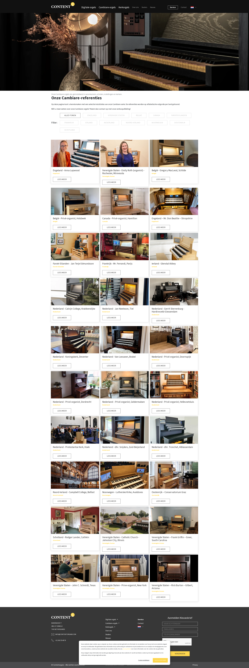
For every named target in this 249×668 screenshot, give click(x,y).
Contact (184, 7)
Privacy (195, 665)
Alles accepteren (160, 660)
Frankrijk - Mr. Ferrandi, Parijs (117, 263)
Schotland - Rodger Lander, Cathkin (71, 537)
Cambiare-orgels (107, 7)
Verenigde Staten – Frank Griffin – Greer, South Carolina (172, 539)
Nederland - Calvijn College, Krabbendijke (74, 309)
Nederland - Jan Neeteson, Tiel (117, 309)
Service (173, 7)
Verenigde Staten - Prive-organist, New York (124, 585)
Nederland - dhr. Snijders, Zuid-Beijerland (123, 447)
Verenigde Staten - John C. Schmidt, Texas (74, 585)
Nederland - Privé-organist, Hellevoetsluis (173, 402)
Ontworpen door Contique (114, 665)
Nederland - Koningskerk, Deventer (70, 357)
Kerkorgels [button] (109, 627)
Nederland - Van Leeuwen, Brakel (119, 357)
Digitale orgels (88, 7)
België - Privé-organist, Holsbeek (69, 218)
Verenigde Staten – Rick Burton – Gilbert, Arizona (172, 587)
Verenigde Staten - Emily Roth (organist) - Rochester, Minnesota (123, 172)
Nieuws (152, 7)
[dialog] (124, 653)
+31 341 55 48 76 (60, 640)
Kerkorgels (124, 7)
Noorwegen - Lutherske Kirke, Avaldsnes (122, 492)
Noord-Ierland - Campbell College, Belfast (74, 492)
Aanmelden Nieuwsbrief (180, 617)
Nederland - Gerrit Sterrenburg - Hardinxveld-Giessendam (168, 310)
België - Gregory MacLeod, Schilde (169, 170)
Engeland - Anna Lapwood (66, 170)
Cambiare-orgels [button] (111, 623)
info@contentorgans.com (65, 634)
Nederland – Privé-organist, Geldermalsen (123, 402)
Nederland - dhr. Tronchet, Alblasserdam (172, 447)
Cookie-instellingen (143, 660)
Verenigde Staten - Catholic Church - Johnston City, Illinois (120, 539)
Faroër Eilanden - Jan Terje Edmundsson (73, 263)
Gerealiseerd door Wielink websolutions (141, 665)
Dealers (144, 7)
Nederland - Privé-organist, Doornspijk (171, 357)
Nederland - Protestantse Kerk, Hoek (71, 447)
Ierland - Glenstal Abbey (164, 263)
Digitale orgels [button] (110, 619)
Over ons (135, 7)
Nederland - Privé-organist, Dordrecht (72, 402)
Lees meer (62, 179)
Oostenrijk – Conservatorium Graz (169, 492)
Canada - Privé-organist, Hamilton (119, 218)
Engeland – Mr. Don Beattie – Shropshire (172, 218)
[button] (193, 7)
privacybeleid (127, 649)
